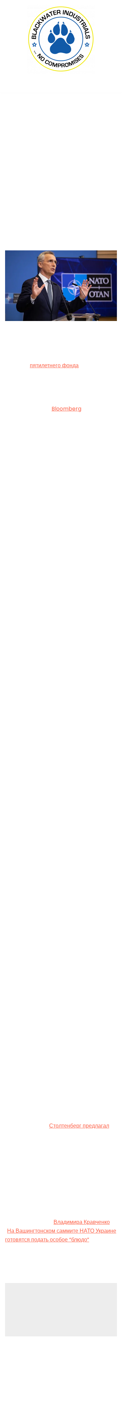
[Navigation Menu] (61, 85)
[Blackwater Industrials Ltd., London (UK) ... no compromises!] (61, 39)
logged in (58, 1306)
